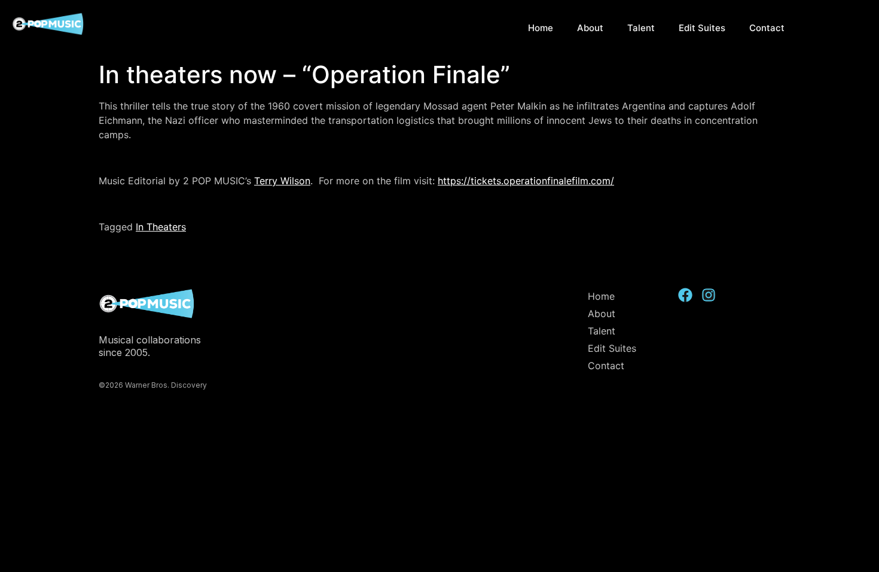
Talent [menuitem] (641, 28)
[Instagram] (708, 295)
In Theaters (161, 227)
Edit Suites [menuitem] (702, 28)
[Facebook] (685, 295)
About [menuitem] (590, 28)
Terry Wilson (282, 181)
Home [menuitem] (540, 28)
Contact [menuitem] (767, 28)
